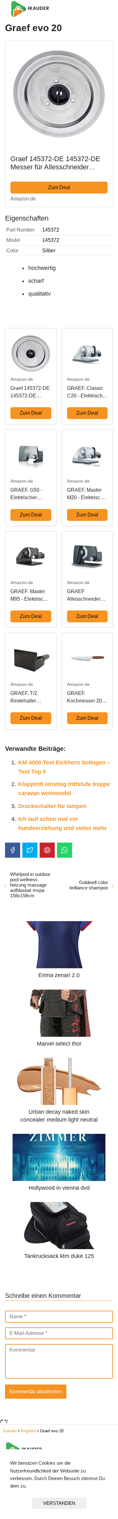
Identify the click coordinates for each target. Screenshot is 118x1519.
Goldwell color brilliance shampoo (89, 885)
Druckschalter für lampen (52, 806)
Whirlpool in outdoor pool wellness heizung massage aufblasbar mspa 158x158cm (30, 885)
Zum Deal (59, 187)
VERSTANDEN (59, 1503)
